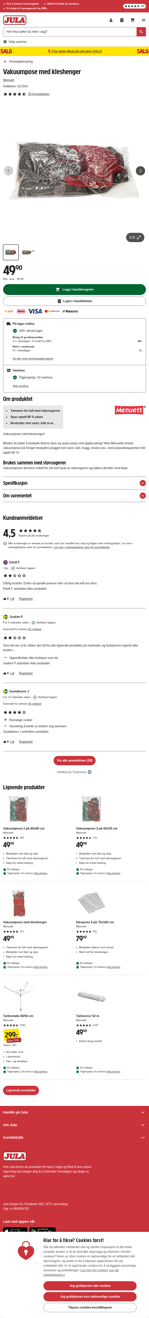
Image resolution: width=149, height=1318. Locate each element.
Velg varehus (18, 41)
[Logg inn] (111, 20)
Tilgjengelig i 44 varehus (27, 873)
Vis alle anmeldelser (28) (74, 760)
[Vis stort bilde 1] (74, 171)
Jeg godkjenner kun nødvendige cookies (90, 1296)
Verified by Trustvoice (72, 772)
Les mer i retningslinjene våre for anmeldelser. (82, 547)
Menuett (8, 80)
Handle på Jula (15, 1112)
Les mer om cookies (94, 1270)
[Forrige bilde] (8, 170)
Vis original (34, 629)
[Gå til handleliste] (121, 20)
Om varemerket (17, 495)
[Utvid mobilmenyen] (143, 20)
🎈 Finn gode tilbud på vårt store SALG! (74, 51)
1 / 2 (132, 237)
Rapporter (26, 598)
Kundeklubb (13, 1137)
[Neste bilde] (140, 170)
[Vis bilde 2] (28, 252)
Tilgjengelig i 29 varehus (27, 1071)
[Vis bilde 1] (11, 252)
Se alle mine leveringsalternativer (33, 358)
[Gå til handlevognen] (132, 20)
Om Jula (10, 1125)
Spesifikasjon (15, 483)
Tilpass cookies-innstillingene (90, 1307)
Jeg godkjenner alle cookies (90, 1285)
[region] (74, 1275)
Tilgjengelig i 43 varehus (100, 967)
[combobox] (74, 31)
